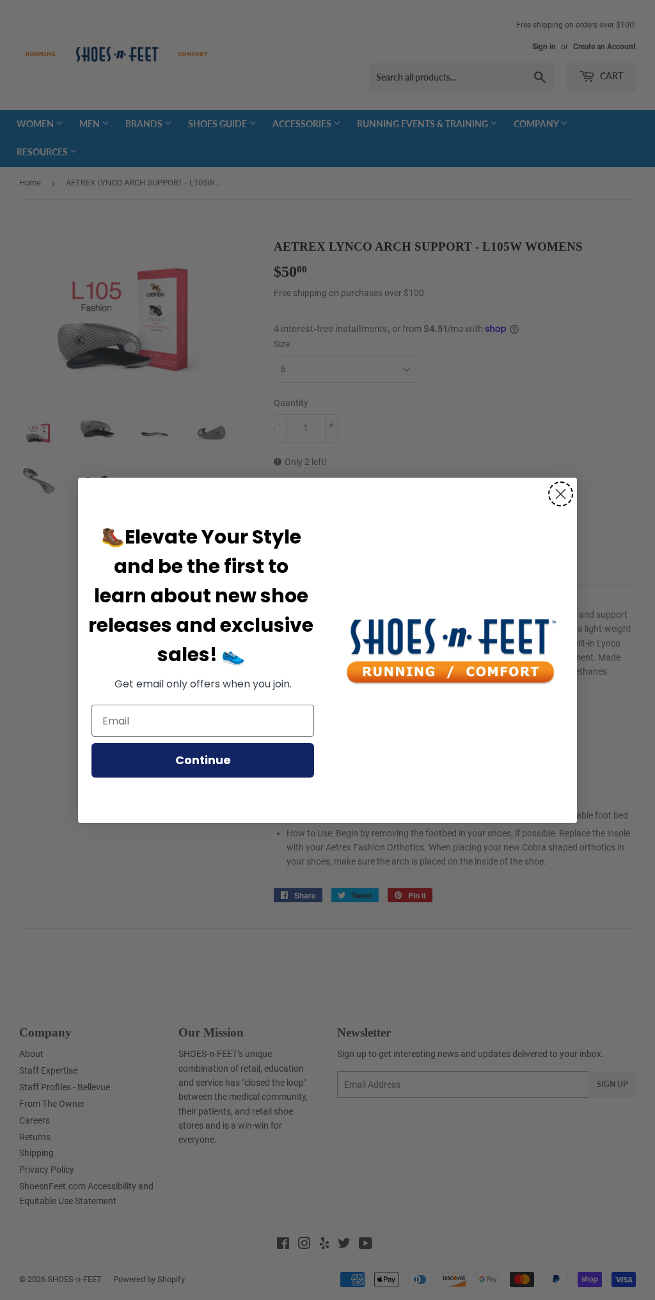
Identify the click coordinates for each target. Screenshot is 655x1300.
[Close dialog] (560, 494)
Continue (203, 760)
